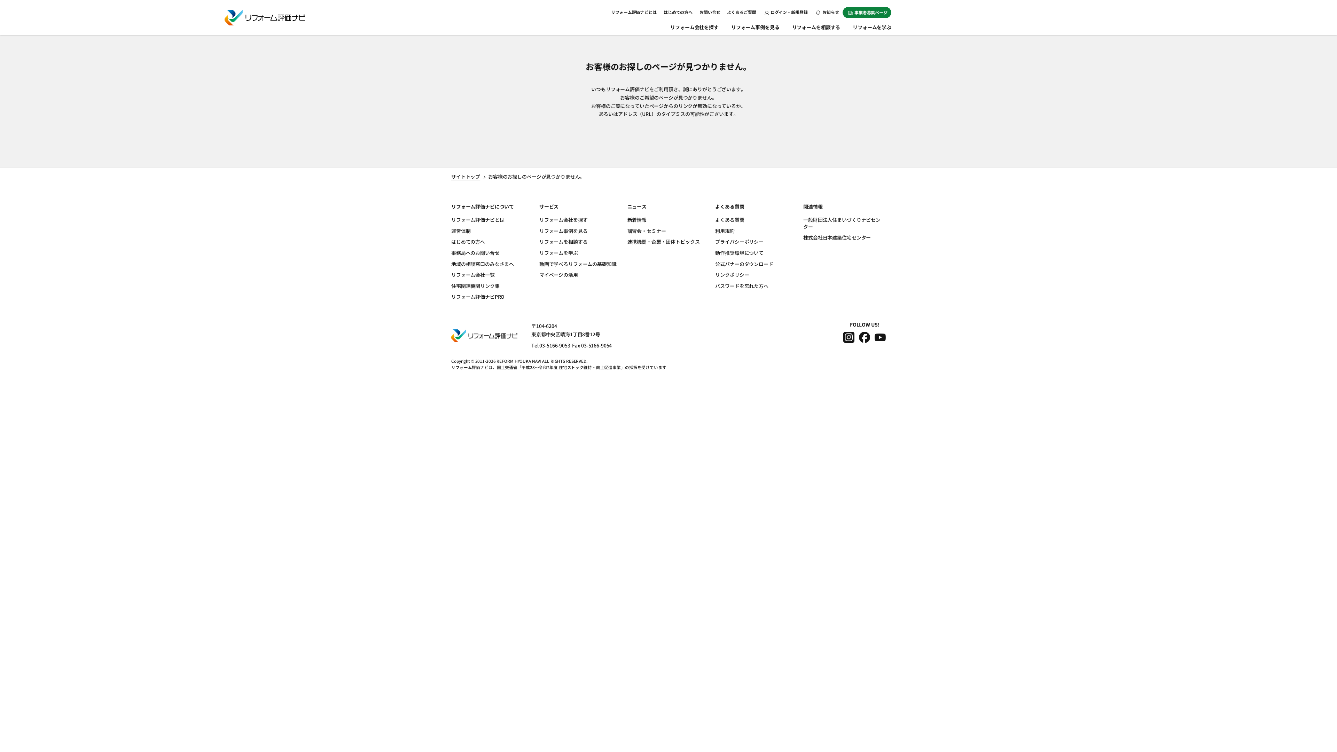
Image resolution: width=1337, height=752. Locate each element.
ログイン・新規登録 (789, 12)
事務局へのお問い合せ (475, 252)
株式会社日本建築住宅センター (837, 237)
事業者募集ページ (871, 12)
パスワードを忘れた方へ (741, 285)
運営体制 (460, 230)
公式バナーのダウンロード (744, 263)
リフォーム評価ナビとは (634, 12)
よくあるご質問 (741, 12)
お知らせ (830, 12)
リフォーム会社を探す (694, 27)
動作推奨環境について (739, 252)
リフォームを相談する (816, 27)
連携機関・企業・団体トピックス (663, 241)
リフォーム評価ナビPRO (478, 296)
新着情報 (637, 219)
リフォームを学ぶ (872, 27)
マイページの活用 (558, 274)
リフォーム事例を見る (755, 27)
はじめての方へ (678, 12)
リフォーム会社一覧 (473, 274)
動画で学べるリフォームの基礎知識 (578, 263)
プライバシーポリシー (739, 241)
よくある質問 (729, 219)
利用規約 (724, 230)
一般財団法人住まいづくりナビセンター (842, 223)
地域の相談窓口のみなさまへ (482, 263)
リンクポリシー (732, 274)
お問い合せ (709, 12)
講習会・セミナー (646, 230)
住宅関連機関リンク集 (475, 285)
